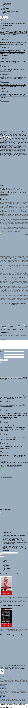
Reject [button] (7, 707)
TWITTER (23, 303)
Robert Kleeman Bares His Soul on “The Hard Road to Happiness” (12, 62)
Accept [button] (4, 707)
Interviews (5, 562)
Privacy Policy (6, 570)
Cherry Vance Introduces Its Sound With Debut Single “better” (12, 24)
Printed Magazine (7, 568)
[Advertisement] (14, 116)
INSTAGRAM (15, 303)
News (4, 564)
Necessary (4, 687)
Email (2, 354)
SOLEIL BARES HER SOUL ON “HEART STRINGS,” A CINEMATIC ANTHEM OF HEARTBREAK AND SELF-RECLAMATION (13, 34)
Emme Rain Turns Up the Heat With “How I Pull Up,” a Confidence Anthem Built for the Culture (13, 96)
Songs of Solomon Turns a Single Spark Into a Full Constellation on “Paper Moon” (13, 43)
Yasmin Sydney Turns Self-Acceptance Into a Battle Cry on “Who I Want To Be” (13, 77)
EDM (10, 329)
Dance (7, 329)
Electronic (15, 329)
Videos (4, 566)
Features (5, 560)
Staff (1, 198)
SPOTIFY (14, 304)
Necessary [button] (2, 685)
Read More (12, 707)
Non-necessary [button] (3, 696)
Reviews (5, 561)
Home (4, 558)
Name (2, 351)
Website (2, 357)
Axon (3, 329)
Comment (3, 339)
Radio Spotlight (6, 565)
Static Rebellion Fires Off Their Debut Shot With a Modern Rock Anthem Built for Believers (13, 86)
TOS (4, 569)
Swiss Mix (20, 329)
